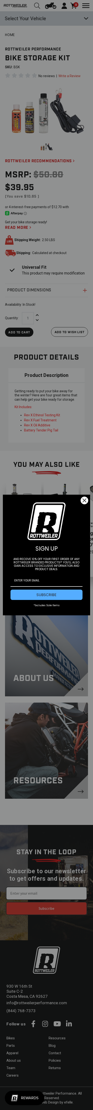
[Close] (84, 500)
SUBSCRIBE (46, 595)
